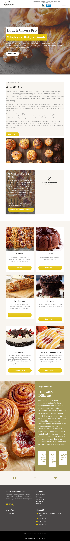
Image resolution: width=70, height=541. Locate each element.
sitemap (27, 538)
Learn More (12, 134)
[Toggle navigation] (64, 3)
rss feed (39, 538)
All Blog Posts (10, 513)
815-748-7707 (42, 518)
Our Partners (40, 501)
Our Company (40, 495)
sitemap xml (33, 538)
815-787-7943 (42, 521)
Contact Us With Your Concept (21, 209)
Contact (38, 504)
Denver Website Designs (39, 533)
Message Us (42, 524)
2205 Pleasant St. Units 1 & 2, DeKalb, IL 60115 (50, 515)
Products (39, 497)
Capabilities (40, 499)
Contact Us (12, 53)
